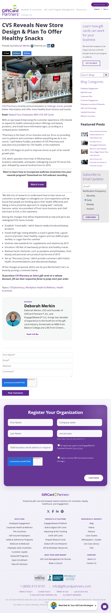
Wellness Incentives (88, 116)
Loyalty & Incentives (88, 112)
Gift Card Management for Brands (55, 559)
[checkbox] (95, 202)
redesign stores (55, 106)
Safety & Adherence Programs (19, 539)
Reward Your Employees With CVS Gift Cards (31, 114)
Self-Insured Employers (19, 535)
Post (7, 53)
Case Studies (91, 535)
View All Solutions (19, 564)
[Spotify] (62, 511)
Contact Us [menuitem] (26, 15)
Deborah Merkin (21, 45)
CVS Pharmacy (9, 106)
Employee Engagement (89, 88)
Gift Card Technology (89, 108)
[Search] (106, 75)
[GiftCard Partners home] (55, 495)
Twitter (52, 45)
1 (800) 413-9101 (33, 586)
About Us (91, 559)
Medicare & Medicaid (19, 544)
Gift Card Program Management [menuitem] (59, 9)
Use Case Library (91, 544)
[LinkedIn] (57, 511)
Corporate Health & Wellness (19, 527)
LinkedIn (48, 45)
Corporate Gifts (86, 96)
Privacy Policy (26, 592)
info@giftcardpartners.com (72, 586)
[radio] (94, 196)
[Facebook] (53, 511)
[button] (73, 605)
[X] (48, 511)
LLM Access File (81, 592)
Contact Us (91, 563)
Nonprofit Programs (19, 556)
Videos (91, 527)
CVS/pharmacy (17, 287)
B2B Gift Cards (86, 92)
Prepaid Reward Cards (55, 539)
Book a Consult (55, 563)
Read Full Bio (33, 334)
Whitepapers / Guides (91, 539)
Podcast (91, 531)
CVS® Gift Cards (55, 535)
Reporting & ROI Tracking (55, 531)
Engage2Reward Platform (55, 523)
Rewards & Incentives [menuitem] (31, 9)
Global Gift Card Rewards (55, 544)
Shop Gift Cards (99, 4)
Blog (92, 523)
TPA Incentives (19, 531)
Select (36, 275)
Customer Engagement (89, 100)
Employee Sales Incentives (19, 548)
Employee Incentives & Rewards (93, 104)
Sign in (105, 9)
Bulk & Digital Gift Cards (55, 527)
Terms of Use (77, 448)
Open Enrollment (19, 560)
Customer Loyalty (19, 552)
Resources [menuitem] (81, 9)
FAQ (91, 548)
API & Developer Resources (55, 548)
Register (97, 9)
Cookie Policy (44, 592)
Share (17, 53)
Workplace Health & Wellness (41, 287)
